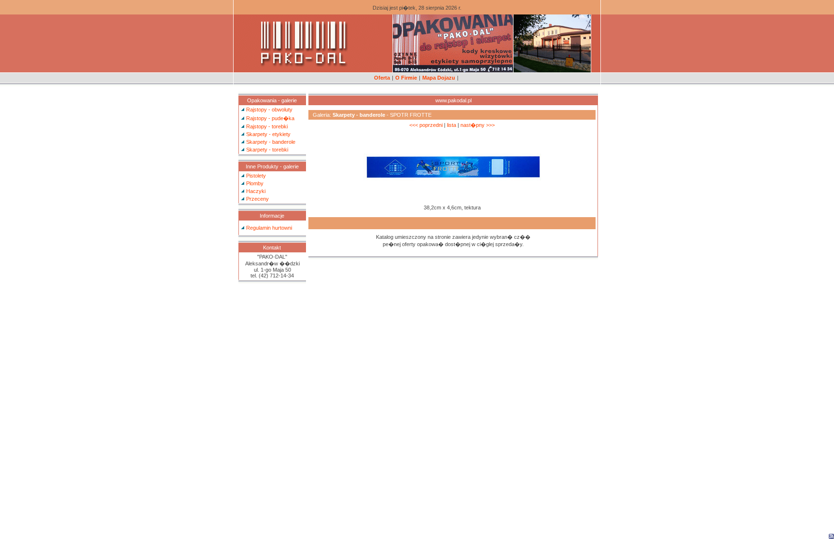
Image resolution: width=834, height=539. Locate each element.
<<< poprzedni (426, 125)
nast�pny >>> (477, 125)
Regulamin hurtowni (269, 228)
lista (451, 125)
